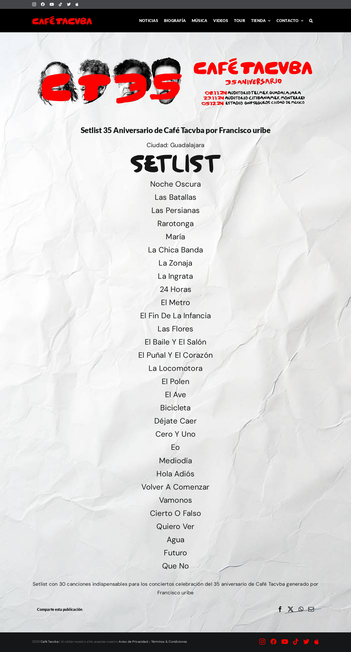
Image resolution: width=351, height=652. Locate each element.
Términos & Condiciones (169, 642)
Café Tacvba (49, 642)
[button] (311, 20)
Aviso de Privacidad (133, 642)
